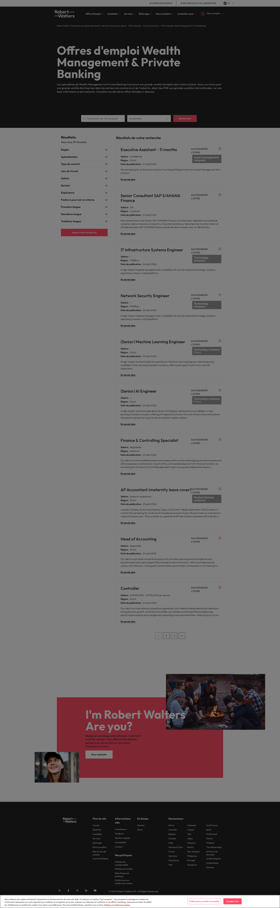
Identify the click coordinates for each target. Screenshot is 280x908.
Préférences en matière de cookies (204, 901)
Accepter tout (232, 901)
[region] (140, 901)
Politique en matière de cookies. (117, 905)
